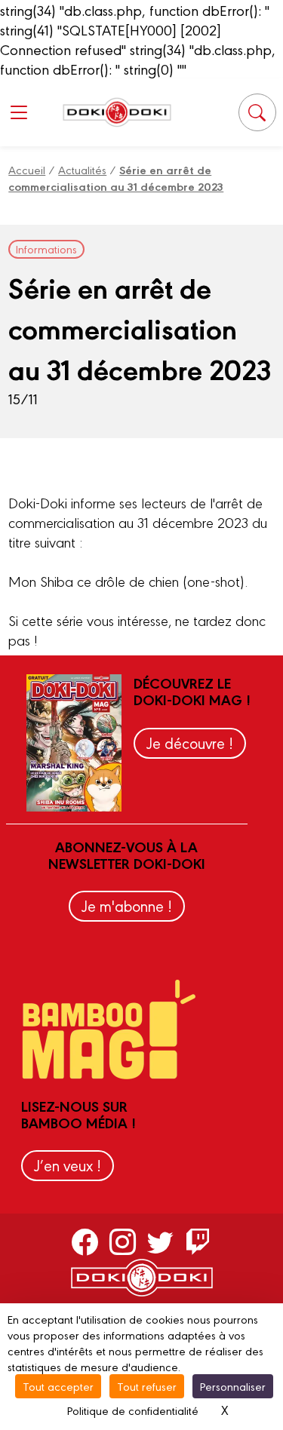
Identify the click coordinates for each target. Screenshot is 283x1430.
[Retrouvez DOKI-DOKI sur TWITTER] (160, 1240)
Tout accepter (58, 1386)
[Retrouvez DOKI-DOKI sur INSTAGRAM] (122, 1240)
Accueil (26, 169)
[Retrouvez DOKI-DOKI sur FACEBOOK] (85, 1240)
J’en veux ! (67, 1165)
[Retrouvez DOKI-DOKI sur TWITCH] (198, 1240)
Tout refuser (147, 1386)
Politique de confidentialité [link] (132, 1410)
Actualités (82, 169)
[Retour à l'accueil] (117, 112)
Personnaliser (233, 1386)
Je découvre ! (189, 742)
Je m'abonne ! (127, 905)
